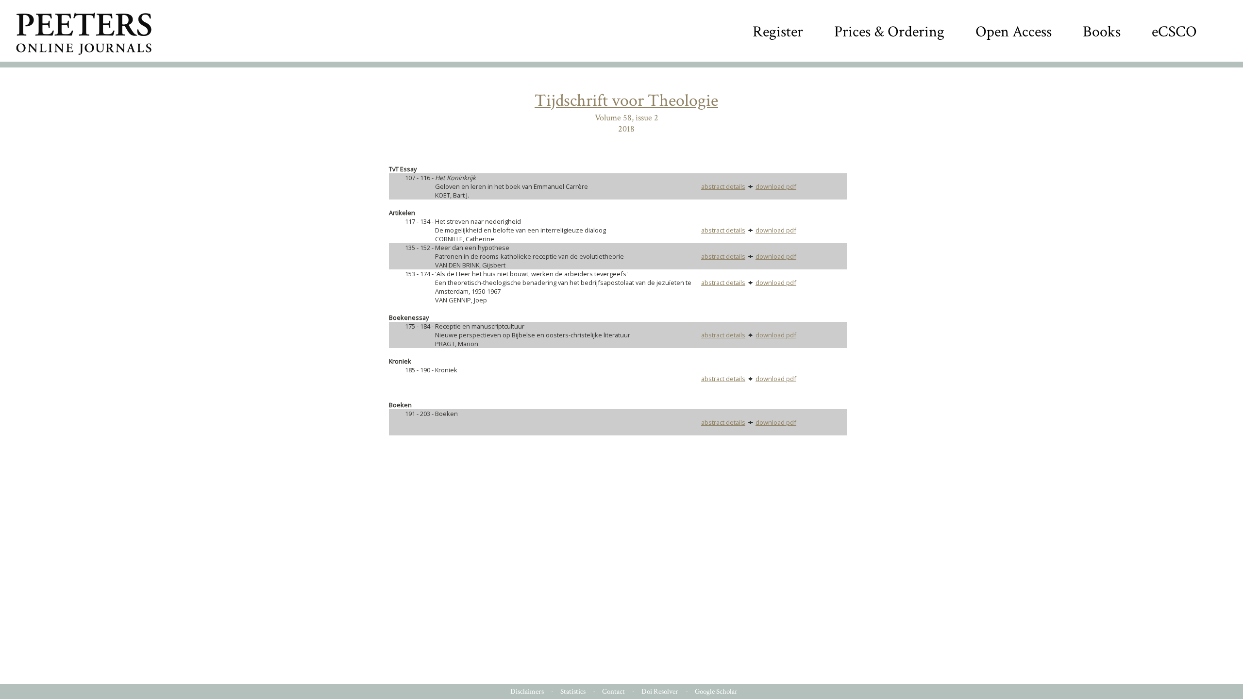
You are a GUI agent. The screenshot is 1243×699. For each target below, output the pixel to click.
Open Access (1013, 32)
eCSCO (1174, 32)
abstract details (723, 186)
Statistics (573, 691)
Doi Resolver (659, 691)
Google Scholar (716, 691)
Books (1102, 32)
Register (778, 32)
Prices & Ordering (889, 32)
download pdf (776, 186)
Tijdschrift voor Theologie (626, 100)
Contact (613, 691)
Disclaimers (527, 691)
